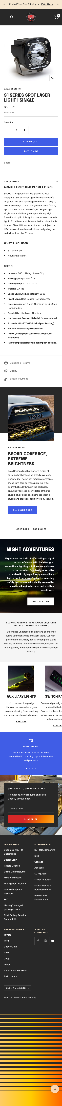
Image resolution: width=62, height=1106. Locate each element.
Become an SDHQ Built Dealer (13, 852)
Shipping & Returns (20, 363)
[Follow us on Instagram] (45, 941)
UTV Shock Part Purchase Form (42, 887)
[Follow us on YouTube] (53, 941)
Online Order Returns (14, 871)
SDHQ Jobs (40, 873)
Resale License (12, 865)
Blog (36, 855)
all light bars (22, 510)
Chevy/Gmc (10, 946)
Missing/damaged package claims (13, 907)
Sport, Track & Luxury (15, 970)
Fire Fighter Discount (15, 883)
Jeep (6, 958)
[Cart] (56, 17)
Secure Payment (19, 378)
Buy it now (31, 151)
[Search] (11, 17)
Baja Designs (12, 89)
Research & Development (41, 897)
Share (7, 162)
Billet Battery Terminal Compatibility (15, 917)
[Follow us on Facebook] (38, 941)
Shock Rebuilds (42, 879)
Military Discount (12, 877)
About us (39, 867)
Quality (13, 370)
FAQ (6, 899)
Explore (21, 721)
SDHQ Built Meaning (44, 850)
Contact (38, 861)
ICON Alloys (47, 4)
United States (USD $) (16, 988)
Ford (6, 940)
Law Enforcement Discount (13, 891)
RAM (6, 952)
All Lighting (40, 601)
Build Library (10, 976)
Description (11, 182)
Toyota (7, 934)
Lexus (7, 964)
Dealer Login (10, 859)
